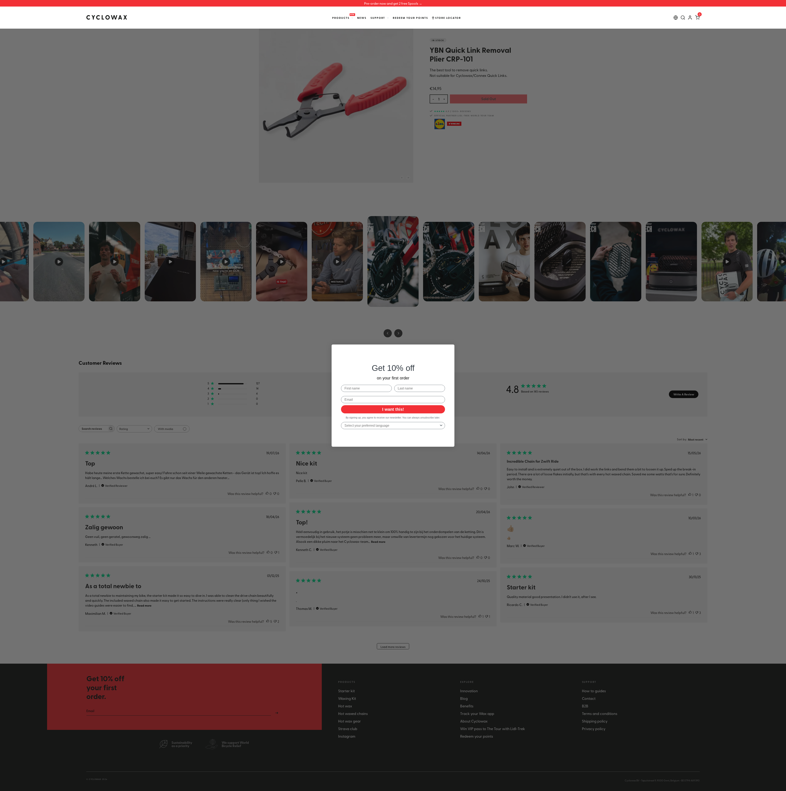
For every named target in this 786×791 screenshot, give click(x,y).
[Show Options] (441, 425)
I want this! (393, 409)
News (361, 18)
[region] (393, 3)
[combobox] (391, 425)
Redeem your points (410, 18)
